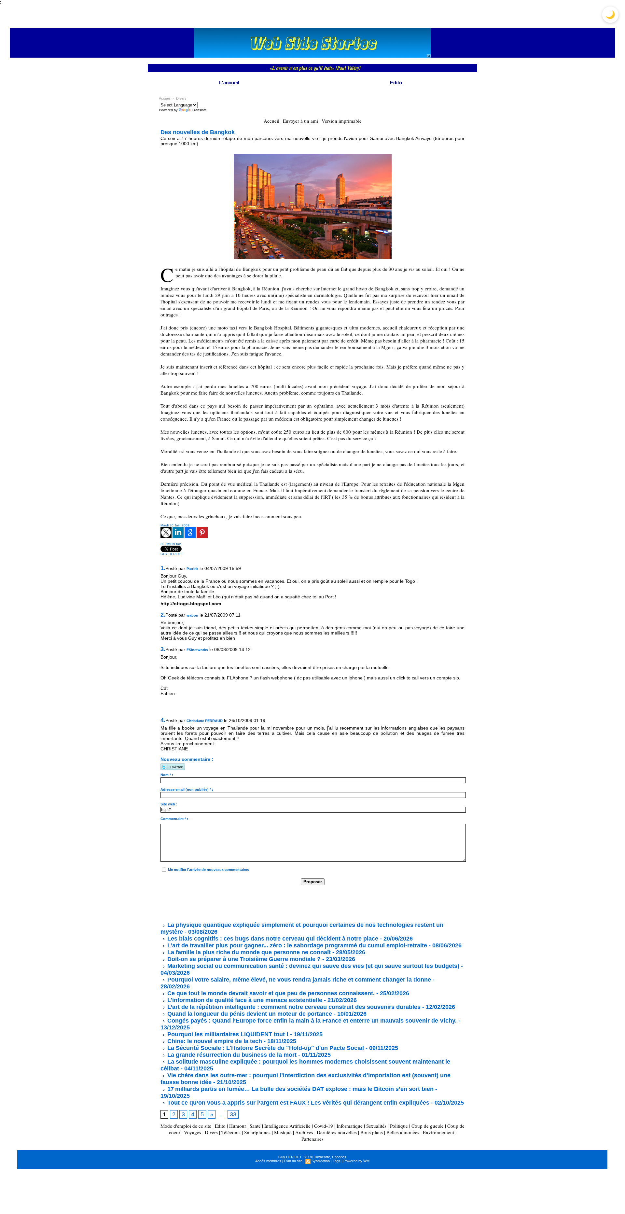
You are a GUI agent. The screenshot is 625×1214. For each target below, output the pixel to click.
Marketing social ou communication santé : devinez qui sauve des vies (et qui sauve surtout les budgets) (312, 966)
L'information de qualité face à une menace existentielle (244, 1000)
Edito (396, 82)
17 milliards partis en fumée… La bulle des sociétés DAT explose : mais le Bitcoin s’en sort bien (300, 1089)
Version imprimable (342, 121)
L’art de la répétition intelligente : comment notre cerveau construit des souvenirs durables (293, 1007)
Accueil (164, 98)
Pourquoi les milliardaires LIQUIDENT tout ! (227, 1034)
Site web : (168, 804)
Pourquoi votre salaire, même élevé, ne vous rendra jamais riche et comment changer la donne (298, 979)
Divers (181, 98)
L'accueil (229, 82)
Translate (199, 110)
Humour (237, 1126)
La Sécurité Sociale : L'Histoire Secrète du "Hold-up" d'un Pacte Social (265, 1048)
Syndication (321, 1161)
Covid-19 (323, 1126)
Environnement (438, 1132)
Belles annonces (402, 1132)
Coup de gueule (427, 1126)
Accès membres (268, 1161)
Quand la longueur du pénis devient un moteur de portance (249, 1014)
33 (233, 1114)
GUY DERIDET (171, 554)
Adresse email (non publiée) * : (186, 789)
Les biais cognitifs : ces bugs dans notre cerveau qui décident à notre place (272, 938)
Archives (304, 1132)
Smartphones (257, 1132)
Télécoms (231, 1132)
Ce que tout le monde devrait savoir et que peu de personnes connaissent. (270, 993)
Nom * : (166, 775)
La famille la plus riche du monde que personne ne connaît (248, 952)
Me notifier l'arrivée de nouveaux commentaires (208, 870)
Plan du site (293, 1161)
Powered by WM (356, 1161)
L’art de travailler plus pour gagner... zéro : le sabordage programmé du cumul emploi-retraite (296, 945)
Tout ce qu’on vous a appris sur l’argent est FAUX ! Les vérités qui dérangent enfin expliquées (297, 1102)
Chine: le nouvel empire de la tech (214, 1041)
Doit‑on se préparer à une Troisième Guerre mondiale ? (243, 959)
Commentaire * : (174, 819)
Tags (336, 1161)
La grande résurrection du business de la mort (231, 1055)
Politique (399, 1126)
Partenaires (312, 1139)
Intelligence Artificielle (287, 1126)
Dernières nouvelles (337, 1132)
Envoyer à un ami (300, 121)
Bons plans (371, 1132)
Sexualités (376, 1126)
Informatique (350, 1126)
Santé (255, 1126)
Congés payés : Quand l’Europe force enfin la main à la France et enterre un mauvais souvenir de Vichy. (311, 1020)
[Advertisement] (278, 903)
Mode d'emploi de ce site (185, 1126)
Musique (283, 1132)
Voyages (192, 1132)
